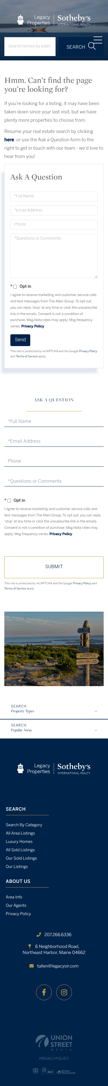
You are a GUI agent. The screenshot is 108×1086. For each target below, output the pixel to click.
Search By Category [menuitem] (24, 825)
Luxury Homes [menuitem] (19, 842)
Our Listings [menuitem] (17, 867)
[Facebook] (44, 992)
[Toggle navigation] (98, 40)
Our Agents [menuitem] (16, 906)
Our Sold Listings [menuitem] (21, 858)
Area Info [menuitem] (14, 897)
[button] (81, 46)
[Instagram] (64, 992)
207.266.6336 (57, 935)
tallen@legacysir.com (58, 966)
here (9, 140)
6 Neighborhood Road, (53, 950)
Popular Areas (21, 730)
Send (20, 340)
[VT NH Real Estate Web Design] (54, 1043)
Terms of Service (27, 356)
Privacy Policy (32, 326)
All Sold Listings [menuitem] (20, 850)
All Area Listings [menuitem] (20, 833)
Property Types (22, 711)
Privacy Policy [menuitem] (18, 914)
